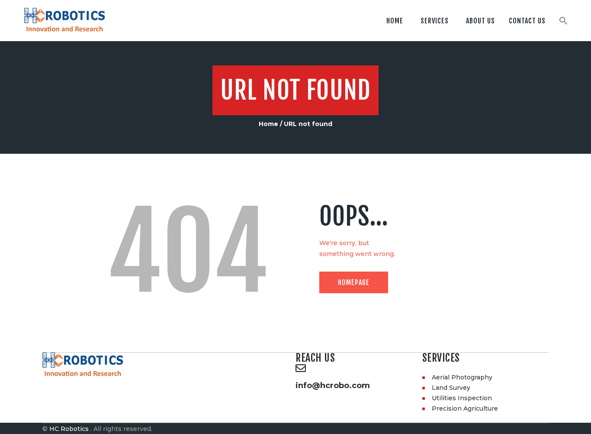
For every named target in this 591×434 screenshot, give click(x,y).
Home (268, 124)
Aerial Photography (462, 377)
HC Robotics (69, 429)
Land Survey (451, 388)
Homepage (353, 282)
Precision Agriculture (465, 408)
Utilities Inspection (462, 398)
